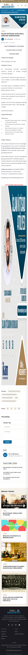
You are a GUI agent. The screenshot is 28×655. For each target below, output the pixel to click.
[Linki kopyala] (19, 408)
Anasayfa (5, 10)
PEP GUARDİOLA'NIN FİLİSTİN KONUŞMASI (11, 478)
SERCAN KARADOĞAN (7, 397)
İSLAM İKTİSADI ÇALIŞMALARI (9, 401)
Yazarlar (3, 634)
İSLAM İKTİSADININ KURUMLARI (9, 394)
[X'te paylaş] (11, 408)
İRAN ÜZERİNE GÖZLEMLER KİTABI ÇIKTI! (12, 468)
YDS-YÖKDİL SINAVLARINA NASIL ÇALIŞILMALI (12, 473)
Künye (16, 631)
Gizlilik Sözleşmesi (19, 634)
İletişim (3, 638)
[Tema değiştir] (18, 5)
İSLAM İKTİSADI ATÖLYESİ (14, 391)
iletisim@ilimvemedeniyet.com (14, 650)
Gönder (7, 442)
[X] (21, 1)
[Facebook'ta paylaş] (7, 408)
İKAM (16, 397)
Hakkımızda (4, 636)
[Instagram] (23, 1)
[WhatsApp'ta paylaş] (15, 408)
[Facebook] (19, 1)
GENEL (12, 10)
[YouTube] (26, 1)
